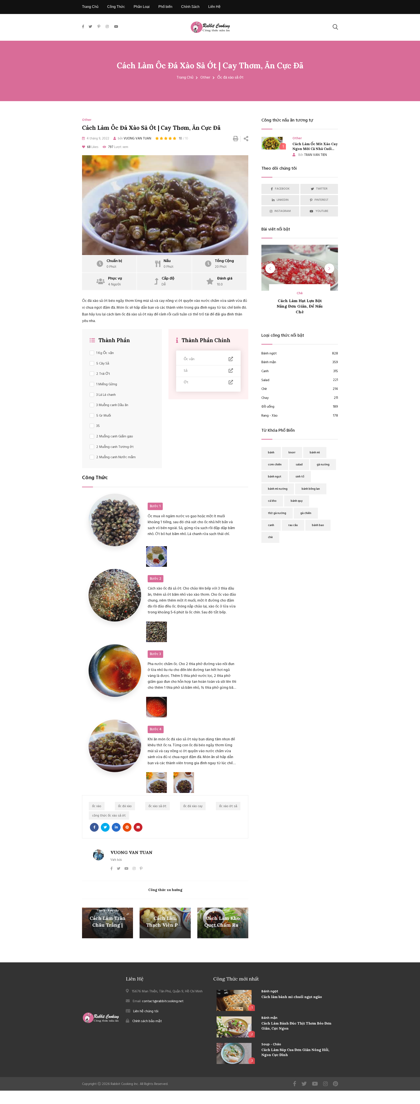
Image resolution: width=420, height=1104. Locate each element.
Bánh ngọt (299, 353)
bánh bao (318, 525)
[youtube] (116, 27)
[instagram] (107, 27)
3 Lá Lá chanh (106, 395)
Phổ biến (165, 7)
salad (299, 464)
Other (205, 77)
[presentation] (270, 268)
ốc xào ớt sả (228, 806)
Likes (92, 147)
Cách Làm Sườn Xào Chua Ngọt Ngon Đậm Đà (300, 306)
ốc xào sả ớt (157, 806)
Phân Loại (142, 7)
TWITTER (321, 188)
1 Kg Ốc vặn (105, 353)
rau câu (293, 525)
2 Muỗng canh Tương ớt (115, 447)
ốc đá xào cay (192, 806)
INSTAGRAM (283, 211)
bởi (134, 138)
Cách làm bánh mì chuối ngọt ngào (291, 997)
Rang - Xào (299, 416)
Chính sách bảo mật (147, 1021)
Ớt (186, 382)
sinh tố (300, 476)
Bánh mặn (299, 362)
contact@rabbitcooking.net (163, 1001)
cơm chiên (275, 464)
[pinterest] (98, 27)
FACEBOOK (282, 188)
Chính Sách (190, 7)
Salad (299, 380)
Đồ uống (299, 407)
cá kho (272, 501)
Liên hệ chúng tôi (145, 1011)
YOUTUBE (321, 211)
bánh (271, 452)
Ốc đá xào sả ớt (230, 77)
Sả (185, 371)
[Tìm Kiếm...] (335, 27)
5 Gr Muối (103, 416)
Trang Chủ (90, 7)
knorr (292, 452)
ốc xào (96, 806)
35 (98, 426)
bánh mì (315, 452)
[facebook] (84, 32)
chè (270, 537)
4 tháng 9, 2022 (97, 138)
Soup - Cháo (271, 1044)
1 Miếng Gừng (106, 384)
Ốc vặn (189, 359)
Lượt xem (118, 147)
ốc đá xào (125, 806)
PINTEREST (321, 199)
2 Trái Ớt (103, 374)
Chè (299, 389)
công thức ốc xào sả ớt (109, 815)
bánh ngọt (274, 476)
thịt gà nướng (277, 513)
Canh (299, 371)
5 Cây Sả (102, 363)
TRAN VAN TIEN (312, 155)
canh (271, 525)
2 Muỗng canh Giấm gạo (114, 436)
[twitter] (90, 27)
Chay (299, 398)
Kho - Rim (222, 910)
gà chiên (305, 513)
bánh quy (297, 501)
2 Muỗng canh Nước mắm (116, 457)
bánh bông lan (311, 488)
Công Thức (116, 7)
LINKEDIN (283, 199)
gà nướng (323, 464)
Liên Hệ (214, 7)
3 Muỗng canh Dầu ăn (112, 405)
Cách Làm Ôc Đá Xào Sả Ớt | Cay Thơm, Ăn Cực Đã (210, 65)
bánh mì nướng (277, 488)
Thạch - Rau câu (107, 910)
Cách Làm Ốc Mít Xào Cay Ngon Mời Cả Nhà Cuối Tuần (315, 149)
